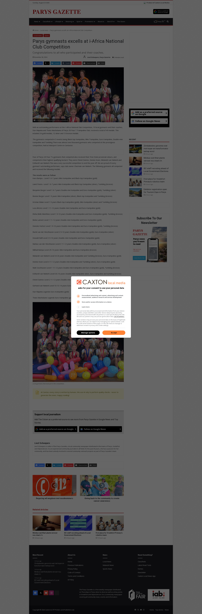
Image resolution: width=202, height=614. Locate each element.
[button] (101, 307)
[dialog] (101, 307)
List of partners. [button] (119, 317)
